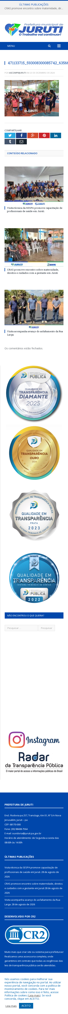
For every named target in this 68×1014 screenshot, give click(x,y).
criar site (26, 952)
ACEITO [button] (26, 1005)
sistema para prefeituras (49, 952)
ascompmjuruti (17, 72)
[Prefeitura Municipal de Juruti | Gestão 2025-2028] (34, 29)
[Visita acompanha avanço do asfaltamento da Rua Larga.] (34, 309)
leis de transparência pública (20, 965)
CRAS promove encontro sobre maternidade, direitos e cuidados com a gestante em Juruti (35, 8)
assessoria (29, 956)
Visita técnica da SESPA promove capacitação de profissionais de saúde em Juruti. (34, 209)
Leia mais (34, 995)
